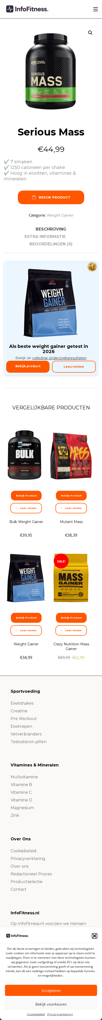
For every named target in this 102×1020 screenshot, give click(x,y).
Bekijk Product (54, 197)
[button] (94, 935)
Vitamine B (21, 784)
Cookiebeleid (36, 1014)
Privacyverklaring (60, 1014)
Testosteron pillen (29, 741)
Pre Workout (24, 718)
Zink (15, 815)
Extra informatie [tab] (45, 236)
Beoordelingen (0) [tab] (51, 244)
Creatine (19, 711)
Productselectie (27, 881)
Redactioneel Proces (31, 874)
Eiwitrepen (21, 726)
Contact (18, 889)
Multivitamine (24, 777)
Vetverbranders (26, 734)
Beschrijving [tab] (51, 229)
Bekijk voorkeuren (51, 1004)
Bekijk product (27, 366)
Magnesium (22, 807)
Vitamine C (21, 792)
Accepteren (51, 990)
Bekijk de (51, 358)
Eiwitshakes (22, 703)
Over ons (19, 866)
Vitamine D (21, 800)
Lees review (74, 366)
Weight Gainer (60, 215)
